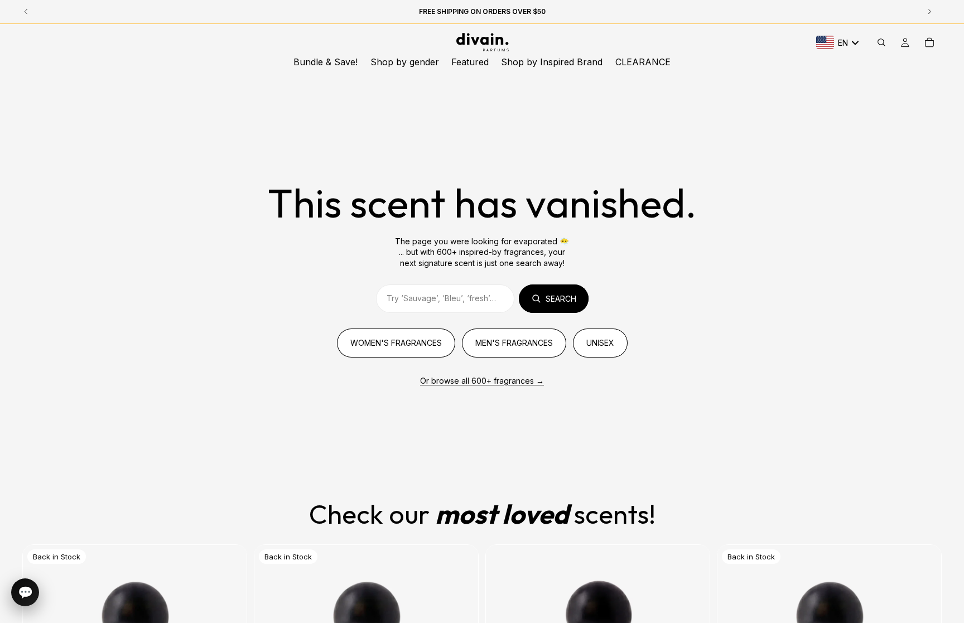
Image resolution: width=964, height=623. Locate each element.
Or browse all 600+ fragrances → (482, 380)
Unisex (600, 342)
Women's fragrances (396, 342)
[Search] (881, 42)
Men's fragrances (514, 342)
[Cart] (929, 42)
